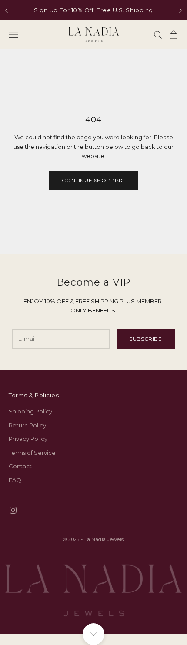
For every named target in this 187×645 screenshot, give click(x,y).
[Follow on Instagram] (13, 510)
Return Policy (27, 425)
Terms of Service (32, 452)
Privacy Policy (28, 438)
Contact (20, 466)
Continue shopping (93, 180)
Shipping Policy (30, 411)
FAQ (15, 480)
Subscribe (145, 339)
